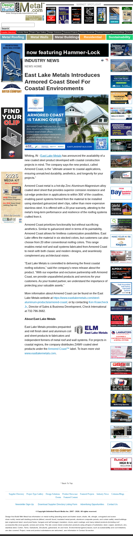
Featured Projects (70, 32)
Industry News (22, 32)
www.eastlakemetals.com (40, 353)
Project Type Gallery (38, 32)
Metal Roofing (13, 37)
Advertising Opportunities (92, 504)
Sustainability (119, 37)
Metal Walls (39, 37)
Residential (93, 37)
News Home (33, 66)
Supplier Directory (8, 32)
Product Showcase (87, 32)
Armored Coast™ (58, 348)
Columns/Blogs (118, 32)
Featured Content (103, 32)
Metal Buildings (67, 37)
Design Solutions (54, 32)
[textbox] (18, 25)
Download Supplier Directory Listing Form (57, 504)
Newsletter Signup (33, 18)
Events (129, 32)
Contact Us (112, 504)
